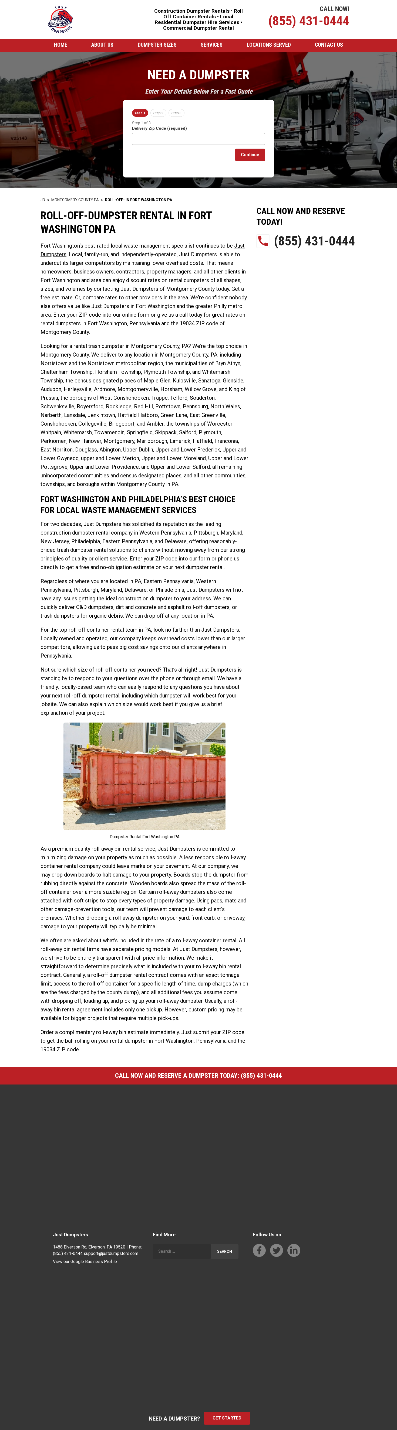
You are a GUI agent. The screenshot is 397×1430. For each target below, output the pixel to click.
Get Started (227, 1418)
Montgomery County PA (75, 200)
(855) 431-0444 (308, 21)
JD (43, 200)
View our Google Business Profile (85, 1261)
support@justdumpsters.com (111, 1253)
